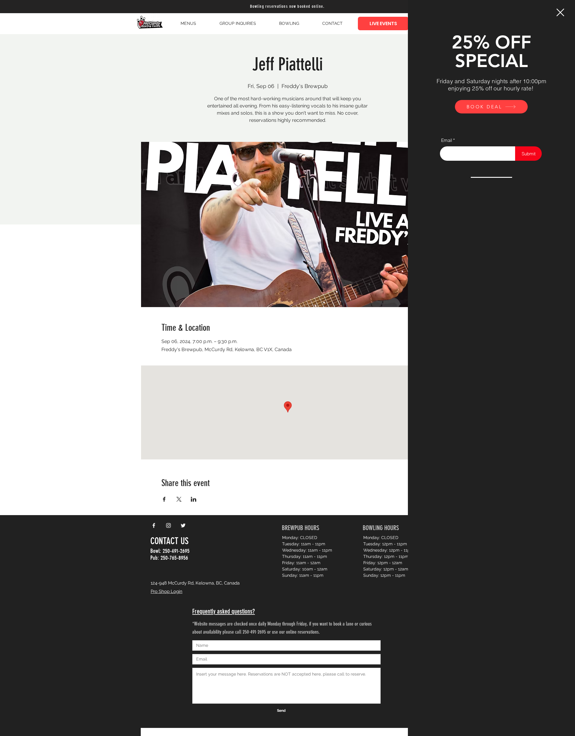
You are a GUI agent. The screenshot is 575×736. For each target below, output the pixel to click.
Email (446, 140)
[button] (560, 12)
